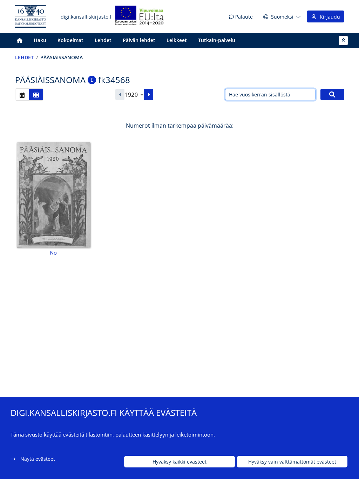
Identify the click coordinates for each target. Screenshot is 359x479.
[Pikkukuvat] (36, 94)
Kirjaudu (328, 16)
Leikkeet (177, 40)
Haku (40, 40)
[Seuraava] (148, 95)
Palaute (243, 16)
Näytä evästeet (37, 459)
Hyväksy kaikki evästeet (179, 461)
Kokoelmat (70, 40)
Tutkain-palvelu (216, 40)
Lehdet (103, 40)
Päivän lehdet (139, 40)
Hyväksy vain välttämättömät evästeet (292, 461)
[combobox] (134, 94)
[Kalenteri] (22, 94)
